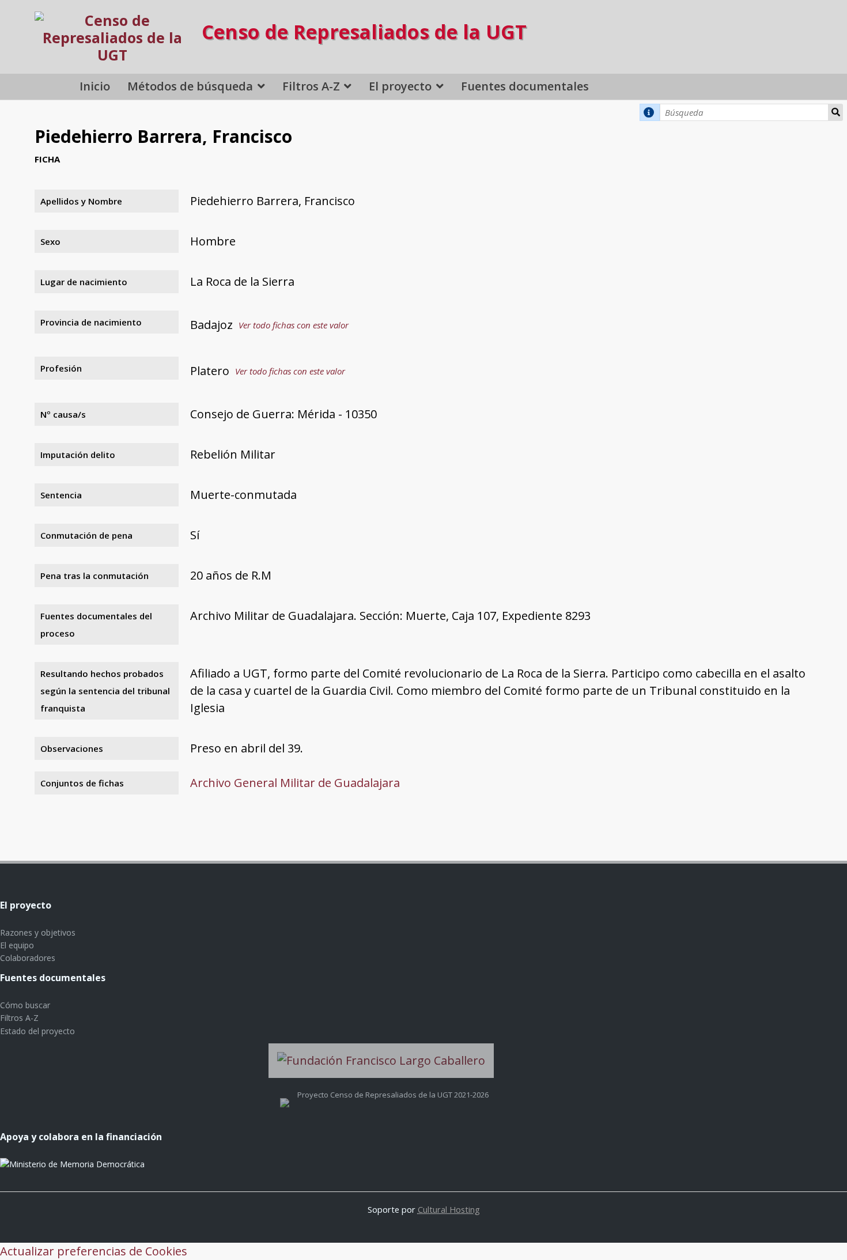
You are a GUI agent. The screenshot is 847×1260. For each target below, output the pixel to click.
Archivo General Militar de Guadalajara (295, 782)
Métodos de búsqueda (190, 86)
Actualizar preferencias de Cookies (93, 1251)
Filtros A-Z (311, 86)
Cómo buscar (25, 1005)
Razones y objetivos (37, 932)
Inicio (95, 86)
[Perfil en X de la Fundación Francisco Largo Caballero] (285, 1094)
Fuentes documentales (525, 86)
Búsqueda (836, 112)
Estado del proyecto (37, 1031)
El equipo (17, 945)
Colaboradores (27, 957)
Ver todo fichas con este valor (294, 325)
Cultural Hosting (449, 1209)
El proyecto (400, 86)
